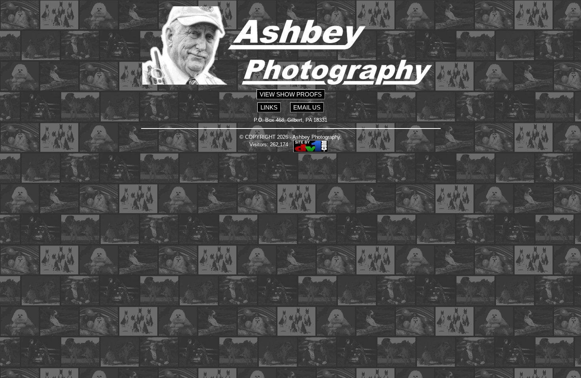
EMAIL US (307, 107)
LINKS (269, 107)
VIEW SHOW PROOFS (290, 94)
